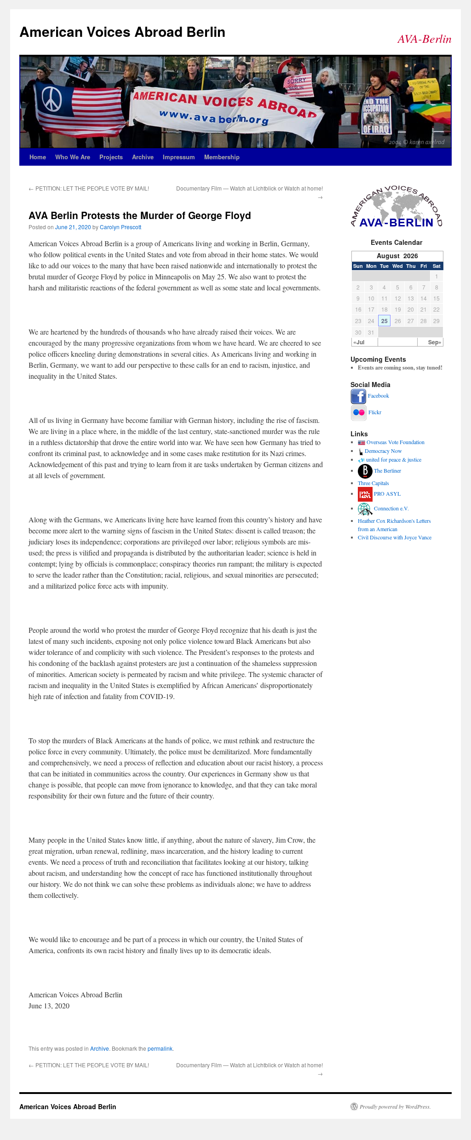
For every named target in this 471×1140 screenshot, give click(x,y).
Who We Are (72, 156)
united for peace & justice (393, 459)
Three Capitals (373, 482)
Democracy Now (383, 450)
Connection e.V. (391, 508)
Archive (143, 156)
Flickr (374, 412)
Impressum (179, 156)
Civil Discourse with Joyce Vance (394, 537)
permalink (160, 1048)
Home (37, 156)
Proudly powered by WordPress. (395, 1106)
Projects (111, 156)
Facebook (378, 395)
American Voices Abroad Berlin (122, 31)
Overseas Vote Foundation (396, 442)
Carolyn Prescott (120, 227)
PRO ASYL (387, 493)
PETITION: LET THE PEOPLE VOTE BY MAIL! (89, 188)
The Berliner (387, 470)
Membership (222, 156)
